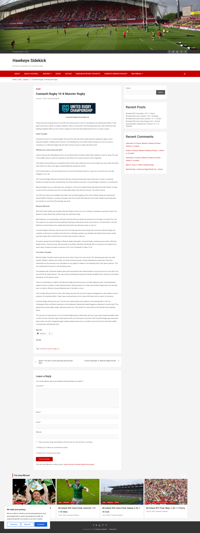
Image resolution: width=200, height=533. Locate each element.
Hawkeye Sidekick (29, 60)
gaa (16, 502)
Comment (40, 386)
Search (128, 88)
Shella (128, 150)
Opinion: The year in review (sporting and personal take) (55, 362)
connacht (43, 349)
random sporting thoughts (88, 74)
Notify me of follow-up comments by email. (53, 447)
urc (58, 349)
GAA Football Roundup (146, 165)
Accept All (40, 524)
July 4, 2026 (62, 515)
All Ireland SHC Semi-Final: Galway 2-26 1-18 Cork (143, 121)
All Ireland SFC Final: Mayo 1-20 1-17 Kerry (140, 113)
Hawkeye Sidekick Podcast (115, 74)
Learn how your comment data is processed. (79, 464)
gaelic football (31, 74)
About (17, 74)
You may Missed (22, 475)
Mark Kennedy (130, 169)
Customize (13, 524)
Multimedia (136, 74)
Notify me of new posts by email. (49, 453)
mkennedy (129, 143)
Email (38, 422)
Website (38, 432)
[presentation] (183, 475)
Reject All (27, 524)
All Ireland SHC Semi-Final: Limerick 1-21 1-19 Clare (143, 119)
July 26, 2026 (106, 511)
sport (29, 502)
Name (38, 412)
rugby (58, 74)
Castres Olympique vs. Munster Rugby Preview (100, 361)
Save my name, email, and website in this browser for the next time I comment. (66, 442)
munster (49, 349)
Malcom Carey (131, 165)
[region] (27, 517)
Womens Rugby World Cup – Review (150, 169)
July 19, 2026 (150, 515)
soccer (68, 74)
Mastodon (113, 529)
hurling (46, 74)
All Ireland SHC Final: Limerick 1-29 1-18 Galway (142, 116)
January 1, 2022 (41, 98)
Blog (104, 502)
